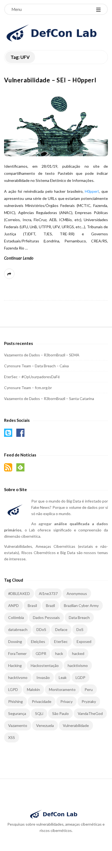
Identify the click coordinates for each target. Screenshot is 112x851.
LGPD (13, 689)
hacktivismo (78, 665)
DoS (79, 629)
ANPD (13, 605)
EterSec (61, 641)
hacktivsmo (17, 677)
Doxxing (15, 641)
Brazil (50, 605)
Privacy (66, 701)
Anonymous (77, 593)
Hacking (15, 665)
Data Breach (79, 617)
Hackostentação (45, 665)
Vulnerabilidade (76, 725)
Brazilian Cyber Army (81, 605)
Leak (63, 677)
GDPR (41, 653)
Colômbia (16, 617)
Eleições (38, 641)
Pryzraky (89, 701)
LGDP (80, 677)
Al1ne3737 (48, 593)
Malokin (33, 689)
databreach (17, 629)
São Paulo (60, 713)
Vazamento (17, 725)
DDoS (41, 629)
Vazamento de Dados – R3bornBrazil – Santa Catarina (49, 398)
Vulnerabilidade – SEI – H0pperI (50, 80)
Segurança (17, 713)
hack (59, 653)
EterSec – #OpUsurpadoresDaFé (32, 376)
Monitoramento (62, 689)
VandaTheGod (90, 713)
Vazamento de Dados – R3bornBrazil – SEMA (41, 355)
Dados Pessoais (46, 617)
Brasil (32, 605)
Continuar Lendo (19, 257)
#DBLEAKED (19, 593)
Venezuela (45, 725)
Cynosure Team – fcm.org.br (28, 387)
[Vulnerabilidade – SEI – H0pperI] (56, 122)
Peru (89, 689)
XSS (11, 737)
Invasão (43, 677)
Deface (61, 629)
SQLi (39, 713)
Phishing (15, 701)
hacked (78, 653)
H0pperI (92, 191)
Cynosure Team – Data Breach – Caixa (36, 365)
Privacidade (41, 701)
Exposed (84, 641)
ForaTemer (17, 653)
